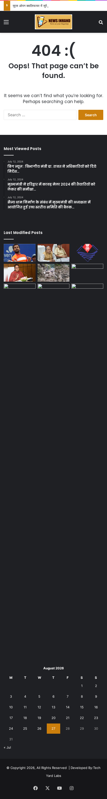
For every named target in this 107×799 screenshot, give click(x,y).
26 (39, 728)
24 (11, 728)
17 (11, 718)
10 (11, 707)
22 (82, 718)
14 (67, 707)
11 (25, 707)
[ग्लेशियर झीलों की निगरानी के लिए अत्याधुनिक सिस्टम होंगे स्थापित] (53, 253)
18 (25, 718)
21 (67, 718)
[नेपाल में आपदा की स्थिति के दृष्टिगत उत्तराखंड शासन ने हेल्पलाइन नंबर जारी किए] (87, 253)
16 (96, 707)
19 (39, 718)
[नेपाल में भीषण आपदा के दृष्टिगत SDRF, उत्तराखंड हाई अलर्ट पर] (20, 293)
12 (39, 707)
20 (53, 718)
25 (25, 728)
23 (96, 718)
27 (53, 728)
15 (82, 707)
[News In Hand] (53, 21)
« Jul (7, 747)
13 (53, 707)
